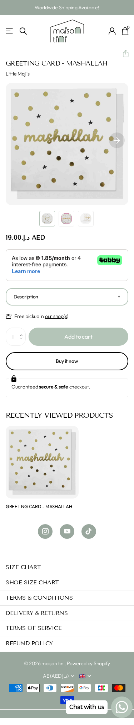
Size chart (23, 567)
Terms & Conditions (39, 597)
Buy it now (67, 361)
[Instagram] (45, 531)
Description (26, 296)
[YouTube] (67, 531)
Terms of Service (33, 628)
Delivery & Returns (37, 613)
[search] (23, 31)
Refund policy (29, 643)
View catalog (10, 31)
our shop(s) (56, 316)
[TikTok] (88, 531)
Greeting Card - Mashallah (39, 506)
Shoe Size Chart (32, 582)
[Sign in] (112, 31)
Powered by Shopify (88, 663)
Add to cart (78, 336)
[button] (122, 53)
